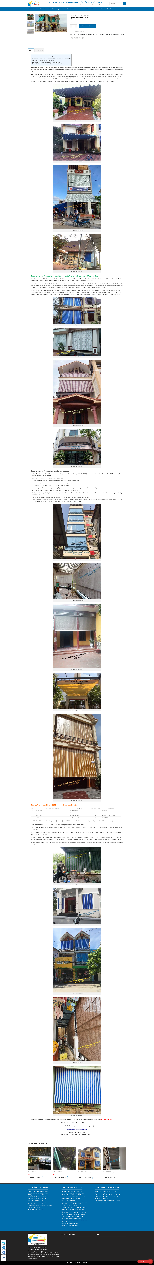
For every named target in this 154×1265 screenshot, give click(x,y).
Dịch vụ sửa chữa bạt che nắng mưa (69, 9)
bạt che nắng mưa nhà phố (106, 34)
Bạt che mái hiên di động (59, 1173)
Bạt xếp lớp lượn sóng (33, 1173)
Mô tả (31, 50)
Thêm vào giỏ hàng (87, 26)
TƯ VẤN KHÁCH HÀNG (97, 9)
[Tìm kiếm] (124, 3)
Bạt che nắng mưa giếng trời (110, 1173)
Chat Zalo (4, 1249)
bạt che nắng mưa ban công (80, 34)
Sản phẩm (51, 9)
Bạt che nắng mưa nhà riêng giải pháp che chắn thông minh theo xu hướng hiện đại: (51, 58)
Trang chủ (32, 9)
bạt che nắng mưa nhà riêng (118, 34)
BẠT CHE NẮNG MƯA (83, 15)
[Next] (64, 23)
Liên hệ (108, 9)
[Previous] (37, 23)
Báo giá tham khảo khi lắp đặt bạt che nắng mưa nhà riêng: (45, 62)
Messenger (3, 1254)
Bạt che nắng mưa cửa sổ (84, 1173)
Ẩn (53, 56)
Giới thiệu (42, 9)
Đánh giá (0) (39, 50)
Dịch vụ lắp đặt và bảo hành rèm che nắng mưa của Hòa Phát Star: (47, 64)
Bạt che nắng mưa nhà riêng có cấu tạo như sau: (42, 60)
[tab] (31, 50)
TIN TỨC (85, 9)
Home (3, 1244)
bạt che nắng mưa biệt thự (93, 34)
